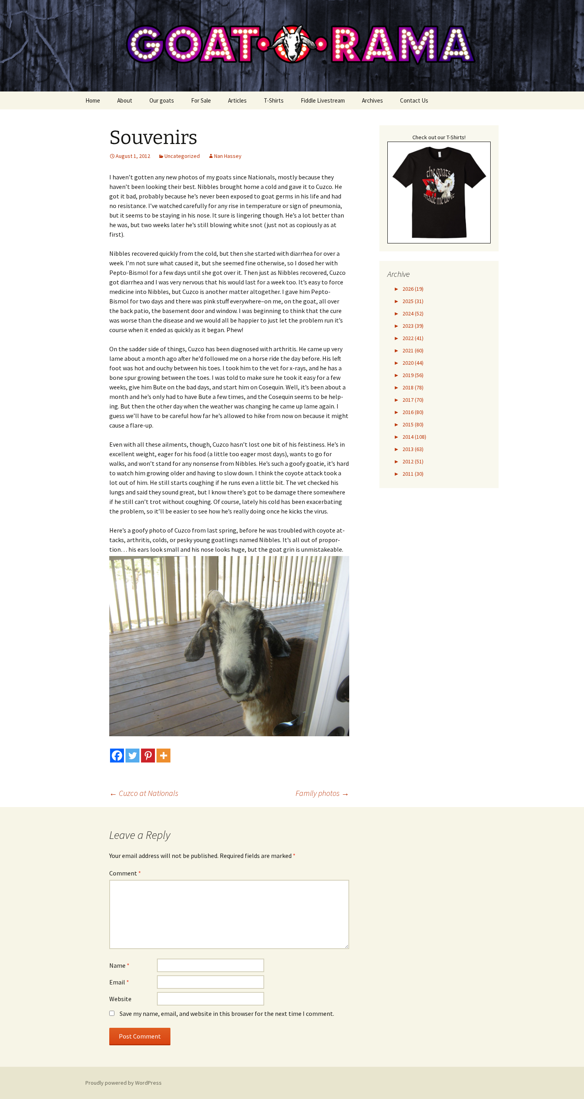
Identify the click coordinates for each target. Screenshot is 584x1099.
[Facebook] (117, 755)
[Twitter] (132, 755)
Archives (372, 100)
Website (120, 999)
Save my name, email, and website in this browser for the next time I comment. (227, 1013)
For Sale (201, 100)
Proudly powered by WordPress (123, 1082)
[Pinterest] (148, 755)
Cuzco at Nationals (143, 793)
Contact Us (414, 100)
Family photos (322, 793)
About (124, 100)
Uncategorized (182, 156)
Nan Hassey (228, 156)
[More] (163, 755)
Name (119, 965)
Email (119, 982)
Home (92, 100)
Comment (125, 873)
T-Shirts (274, 100)
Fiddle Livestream (323, 100)
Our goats (161, 100)
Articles (237, 100)
